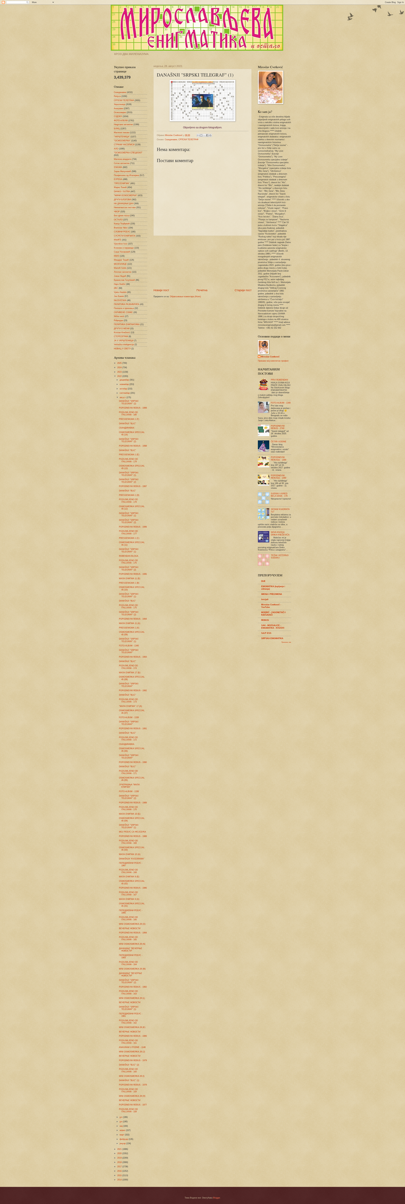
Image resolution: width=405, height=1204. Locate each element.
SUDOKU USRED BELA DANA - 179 (279, 494)
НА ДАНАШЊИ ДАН (123, 203)
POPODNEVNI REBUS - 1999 (133, 408)
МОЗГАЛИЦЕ (120, 264)
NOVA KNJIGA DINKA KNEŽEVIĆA (280, 533)
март (122, 1135)
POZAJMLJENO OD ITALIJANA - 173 (128, 700)
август (123, 397)
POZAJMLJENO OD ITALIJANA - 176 (128, 561)
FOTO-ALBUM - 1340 (129, 645)
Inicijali (264, 599)
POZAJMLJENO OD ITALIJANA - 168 (128, 871)
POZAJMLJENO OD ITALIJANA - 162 (128, 1021)
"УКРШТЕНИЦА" (122, 136)
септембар (125, 393)
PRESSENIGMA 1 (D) (129, 495)
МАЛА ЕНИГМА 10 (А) (129, 854)
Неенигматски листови (125, 207)
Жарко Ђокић (120, 187)
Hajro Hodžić (120, 284)
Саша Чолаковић (122, 252)
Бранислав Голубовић (124, 280)
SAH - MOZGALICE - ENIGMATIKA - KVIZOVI (272, 626)
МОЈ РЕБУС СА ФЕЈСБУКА (132, 832)
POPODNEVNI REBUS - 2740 (278, 427)
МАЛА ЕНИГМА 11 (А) (129, 623)
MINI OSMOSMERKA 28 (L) (132, 998)
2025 (119, 363)
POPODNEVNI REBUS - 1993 (133, 657)
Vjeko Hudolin (120, 292)
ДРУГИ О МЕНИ (121, 328)
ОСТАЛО (118, 219)
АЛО (116, 148)
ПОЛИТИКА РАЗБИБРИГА (126, 304)
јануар (123, 1143)
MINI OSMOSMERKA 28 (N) (132, 944)
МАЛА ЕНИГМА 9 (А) (129, 899)
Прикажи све (286, 642)
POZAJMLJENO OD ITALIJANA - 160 (128, 1070)
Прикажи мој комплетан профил (273, 361)
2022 (119, 376)
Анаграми (118, 108)
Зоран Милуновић (122, 171)
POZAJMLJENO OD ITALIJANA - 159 (128, 1090)
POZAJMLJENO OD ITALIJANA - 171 (128, 772)
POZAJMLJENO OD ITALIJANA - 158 (128, 1110)
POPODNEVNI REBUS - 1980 (133, 1036)
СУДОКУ (118, 116)
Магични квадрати (122, 159)
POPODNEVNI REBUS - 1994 (133, 619)
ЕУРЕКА (118, 179)
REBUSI (265, 620)
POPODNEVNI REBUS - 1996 (133, 527)
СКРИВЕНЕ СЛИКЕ (123, 312)
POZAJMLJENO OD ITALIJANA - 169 (128, 841)
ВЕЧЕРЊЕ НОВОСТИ (129, 928)
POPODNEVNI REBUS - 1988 (133, 836)
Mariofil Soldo (120, 268)
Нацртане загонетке (123, 124)
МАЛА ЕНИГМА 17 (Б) (129, 672)
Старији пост (243, 290)
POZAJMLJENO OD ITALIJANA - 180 (128, 413)
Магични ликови (121, 132)
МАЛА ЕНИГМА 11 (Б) (129, 578)
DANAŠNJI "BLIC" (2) (129, 1065)
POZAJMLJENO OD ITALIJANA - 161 (128, 1041)
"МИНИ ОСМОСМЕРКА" (125, 195)
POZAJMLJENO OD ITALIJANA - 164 (128, 963)
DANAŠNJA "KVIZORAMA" (131, 859)
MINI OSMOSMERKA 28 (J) (132, 1051)
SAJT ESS (266, 633)
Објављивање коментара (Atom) (185, 296)
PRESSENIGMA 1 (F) (129, 419)
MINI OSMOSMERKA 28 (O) (132, 924)
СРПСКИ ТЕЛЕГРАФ (188, 139)
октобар (124, 388)
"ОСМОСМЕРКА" (122, 140)
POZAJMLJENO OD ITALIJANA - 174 (128, 666)
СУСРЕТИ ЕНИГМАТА (124, 236)
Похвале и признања (124, 308)
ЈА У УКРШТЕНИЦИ (123, 340)
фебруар (124, 1139)
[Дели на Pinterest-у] (210, 135)
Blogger (216, 1198)
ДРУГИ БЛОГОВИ (122, 199)
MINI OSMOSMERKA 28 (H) (132, 1096)
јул (121, 1117)
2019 (119, 1158)
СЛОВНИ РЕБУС (122, 232)
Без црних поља (121, 215)
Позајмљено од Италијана (126, 175)
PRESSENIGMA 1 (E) (129, 454)
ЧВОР (117, 211)
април (123, 1130)
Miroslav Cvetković (270, 356)
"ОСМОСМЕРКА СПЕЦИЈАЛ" (128, 152)
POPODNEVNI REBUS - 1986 (133, 888)
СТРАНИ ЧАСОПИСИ (124, 144)
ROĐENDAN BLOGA (128, 556)
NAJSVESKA (120, 300)
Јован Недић (120, 276)
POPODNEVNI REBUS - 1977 (133, 1105)
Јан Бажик (119, 296)
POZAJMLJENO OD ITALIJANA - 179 (128, 460)
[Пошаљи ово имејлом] (198, 135)
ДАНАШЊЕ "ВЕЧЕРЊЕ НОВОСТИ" (130, 949)
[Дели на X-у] (204, 135)
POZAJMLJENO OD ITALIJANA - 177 (128, 532)
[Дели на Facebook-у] (207, 135)
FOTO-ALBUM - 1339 (129, 717)
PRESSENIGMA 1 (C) (129, 538)
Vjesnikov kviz (120, 244)
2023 (119, 372)
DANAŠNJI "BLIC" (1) (129, 1080)
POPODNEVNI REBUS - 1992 (133, 690)
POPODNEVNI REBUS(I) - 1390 (278, 476)
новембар (124, 384)
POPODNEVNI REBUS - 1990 (133, 762)
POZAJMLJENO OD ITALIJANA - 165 (128, 938)
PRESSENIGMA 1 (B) (129, 583)
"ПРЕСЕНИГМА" (122, 183)
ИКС (116, 288)
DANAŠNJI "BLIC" (127, 423)
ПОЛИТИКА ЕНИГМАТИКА (127, 324)
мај (121, 1126)
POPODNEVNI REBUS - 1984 (133, 933)
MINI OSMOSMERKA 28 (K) (132, 1027)
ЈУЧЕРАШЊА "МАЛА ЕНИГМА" (129, 785)
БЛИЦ (117, 128)
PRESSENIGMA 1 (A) (129, 628)
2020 (119, 1153)
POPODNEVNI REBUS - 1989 (133, 802)
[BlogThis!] (201, 135)
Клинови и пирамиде (124, 248)
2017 (119, 1166)
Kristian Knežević (122, 332)
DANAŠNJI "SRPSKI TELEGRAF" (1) (128, 473)
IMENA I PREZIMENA (271, 594)
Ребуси (117, 96)
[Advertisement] (202, 262)
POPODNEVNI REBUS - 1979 (133, 1060)
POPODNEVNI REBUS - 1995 (133, 574)
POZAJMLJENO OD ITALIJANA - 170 (128, 808)
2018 (119, 1162)
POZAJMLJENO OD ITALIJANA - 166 (128, 918)
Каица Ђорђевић (122, 223)
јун (121, 1121)
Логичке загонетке (122, 272)
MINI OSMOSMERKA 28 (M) (132, 969)
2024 (119, 367)
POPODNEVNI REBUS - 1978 (133, 1085)
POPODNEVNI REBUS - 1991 (133, 728)
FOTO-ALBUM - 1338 (129, 791)
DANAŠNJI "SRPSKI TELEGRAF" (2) (128, 402)
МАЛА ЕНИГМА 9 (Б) (129, 876)
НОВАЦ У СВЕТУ (122, 348)
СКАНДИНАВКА (126, 428)
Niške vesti (119, 316)
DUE (263, 581)
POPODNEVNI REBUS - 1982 (133, 987)
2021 (119, 1149)
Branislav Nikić (121, 228)
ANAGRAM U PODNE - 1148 (132, 1047)
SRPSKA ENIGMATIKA (272, 638)
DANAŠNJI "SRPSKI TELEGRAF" (128, 651)
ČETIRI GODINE (278, 441)
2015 (119, 1175)
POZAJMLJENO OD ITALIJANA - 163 (128, 992)
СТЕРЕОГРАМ (121, 336)
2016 (119, 1171)
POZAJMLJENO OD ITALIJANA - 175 (128, 606)
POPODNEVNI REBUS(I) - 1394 (278, 458)
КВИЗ (116, 256)
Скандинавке (171, 139)
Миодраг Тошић (121, 260)
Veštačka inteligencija (124, 344)
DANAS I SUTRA (122, 191)
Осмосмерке (120, 112)
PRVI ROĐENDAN (279, 380)
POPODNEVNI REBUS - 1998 (133, 446)
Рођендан (118, 320)
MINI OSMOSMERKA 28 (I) (131, 1076)
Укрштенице (119, 104)
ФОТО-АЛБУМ (121, 120)
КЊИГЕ (117, 240)
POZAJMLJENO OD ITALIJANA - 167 (128, 893)
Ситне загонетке (121, 163)
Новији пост (161, 290)
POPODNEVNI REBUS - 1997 (133, 486)
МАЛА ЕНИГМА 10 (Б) (129, 814)
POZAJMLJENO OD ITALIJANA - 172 (128, 738)
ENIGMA (118, 167)
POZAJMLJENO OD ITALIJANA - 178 (128, 500)
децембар (125, 380)
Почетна (201, 290)
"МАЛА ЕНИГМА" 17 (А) (130, 706)
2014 (119, 1179)
